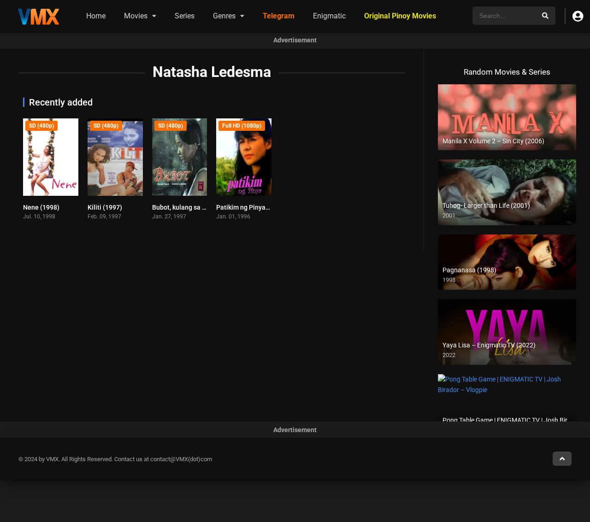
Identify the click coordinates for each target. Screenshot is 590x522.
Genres (224, 16)
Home (96, 16)
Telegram (279, 16)
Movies (136, 16)
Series (185, 16)
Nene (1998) (41, 207)
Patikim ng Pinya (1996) (251, 207)
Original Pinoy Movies (400, 16)
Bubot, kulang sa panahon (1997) (200, 207)
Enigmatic (329, 16)
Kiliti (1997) (105, 207)
